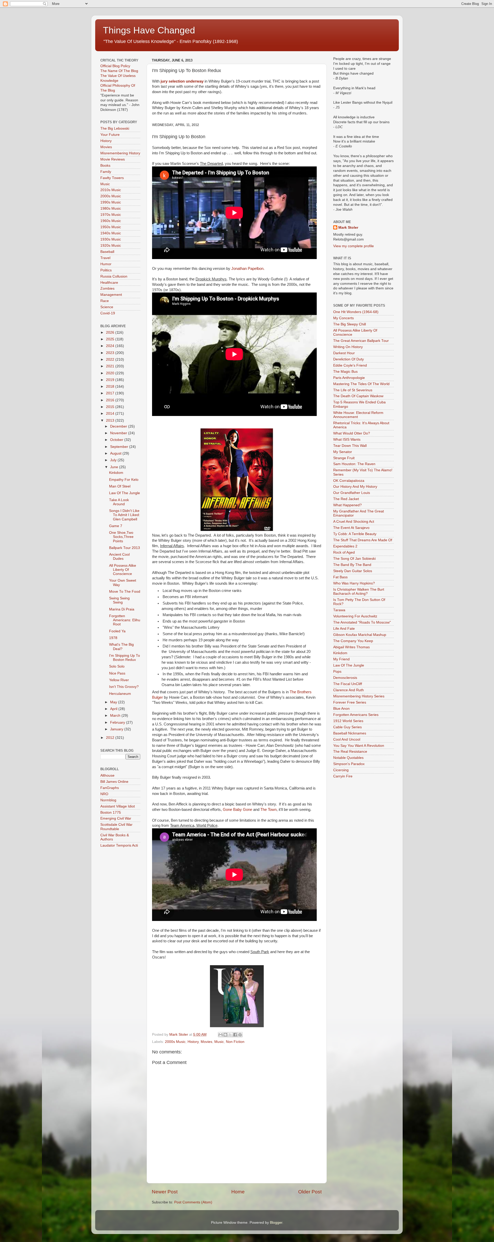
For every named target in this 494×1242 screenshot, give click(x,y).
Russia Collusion (113, 276)
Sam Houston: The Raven (354, 464)
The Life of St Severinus (352, 390)
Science (106, 307)
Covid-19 (107, 313)
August (116, 453)
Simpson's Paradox (349, 764)
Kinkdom (116, 473)
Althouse (107, 775)
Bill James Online (114, 782)
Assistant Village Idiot (117, 806)
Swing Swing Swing (119, 600)
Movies (206, 1042)
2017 (110, 393)
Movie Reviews (112, 159)
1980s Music (110, 208)
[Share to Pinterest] (240, 1034)
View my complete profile (353, 246)
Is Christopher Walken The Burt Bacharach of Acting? (358, 592)
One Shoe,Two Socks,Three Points (121, 537)
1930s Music (110, 239)
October (117, 440)
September (119, 447)
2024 (110, 346)
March (115, 715)
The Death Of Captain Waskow (358, 396)
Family (105, 172)
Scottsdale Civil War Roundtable (116, 827)
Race (104, 301)
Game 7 (115, 526)
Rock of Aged (344, 552)
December (119, 426)
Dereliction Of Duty (348, 359)
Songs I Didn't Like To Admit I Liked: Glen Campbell (124, 515)
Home (238, 1191)
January (117, 729)
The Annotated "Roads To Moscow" (362, 622)
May (114, 702)
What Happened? (347, 505)
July (114, 460)
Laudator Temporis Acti (119, 845)
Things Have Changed (149, 30)
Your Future (110, 135)
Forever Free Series (349, 702)
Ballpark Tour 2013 (124, 548)
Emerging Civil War (115, 818)
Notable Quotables (348, 758)
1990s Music (110, 202)
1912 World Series (348, 721)
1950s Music (110, 227)
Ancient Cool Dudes (119, 557)
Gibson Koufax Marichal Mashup (359, 635)
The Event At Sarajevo (351, 528)
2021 (110, 366)
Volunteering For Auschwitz (355, 616)
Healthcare (109, 283)
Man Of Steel (119, 486)
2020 (110, 373)
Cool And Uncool (346, 739)
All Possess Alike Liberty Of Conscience (122, 570)
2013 (110, 420)
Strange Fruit (344, 458)
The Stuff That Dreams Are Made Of (362, 540)
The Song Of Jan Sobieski (354, 559)
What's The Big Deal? (121, 647)
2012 (110, 738)
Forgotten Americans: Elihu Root (124, 620)
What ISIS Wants (346, 439)
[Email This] (220, 1034)
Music (219, 1042)
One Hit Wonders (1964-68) (355, 312)
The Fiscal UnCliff (347, 684)
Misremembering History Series (358, 696)
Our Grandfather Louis (351, 493)
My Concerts (343, 318)
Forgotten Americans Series (355, 715)
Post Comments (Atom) (193, 1202)
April (114, 709)
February (118, 722)
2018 (110, 386)
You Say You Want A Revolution (358, 746)
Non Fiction (235, 1042)
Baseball (107, 252)
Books (105, 165)
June (114, 467)
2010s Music (110, 190)
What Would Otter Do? (351, 433)
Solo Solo (117, 666)
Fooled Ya (117, 631)
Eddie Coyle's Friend (350, 365)
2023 (110, 353)
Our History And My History (355, 487)
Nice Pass (117, 673)
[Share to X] (230, 1034)
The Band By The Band (352, 565)
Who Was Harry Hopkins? (354, 583)
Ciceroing (341, 770)
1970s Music (110, 215)
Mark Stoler (348, 227)
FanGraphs (109, 788)
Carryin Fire (342, 776)
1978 (113, 638)
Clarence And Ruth (348, 690)
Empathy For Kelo (123, 480)
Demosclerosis (345, 678)
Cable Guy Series (347, 727)
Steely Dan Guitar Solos (352, 571)
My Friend (341, 659)
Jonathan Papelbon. (247, 269)
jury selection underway (182, 81)
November (119, 433)
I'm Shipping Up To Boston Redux (124, 658)
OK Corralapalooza (348, 481)
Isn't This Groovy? (124, 687)
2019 (110, 380)
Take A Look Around (119, 502)
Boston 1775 (110, 812)
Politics (106, 270)
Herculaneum (120, 694)
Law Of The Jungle (124, 493)
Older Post (310, 1191)
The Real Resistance (350, 751)
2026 (110, 332)
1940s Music (110, 233)
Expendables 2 (345, 546)
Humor (105, 264)
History (193, 1042)
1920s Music (110, 245)
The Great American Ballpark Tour (361, 341)
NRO (104, 794)
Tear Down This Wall (350, 446)
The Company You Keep (353, 641)
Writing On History (348, 347)
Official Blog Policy (115, 66)
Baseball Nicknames (349, 733)
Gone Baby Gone (237, 810)
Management (111, 295)
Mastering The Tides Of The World (361, 384)
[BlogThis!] (225, 1034)
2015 (110, 407)
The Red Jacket (346, 499)
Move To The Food (124, 591)
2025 (110, 339)
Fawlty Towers (112, 178)
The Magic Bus (345, 372)
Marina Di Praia (121, 609)
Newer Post (165, 1191)
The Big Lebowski (114, 128)
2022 (110, 359)
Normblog (108, 800)
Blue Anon (341, 709)
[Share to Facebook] (235, 1034)
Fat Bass (340, 577)
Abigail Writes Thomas (351, 647)
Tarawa (339, 610)
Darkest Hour (344, 353)
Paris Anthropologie (349, 378)
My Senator (342, 452)
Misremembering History (120, 153)
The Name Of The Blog (119, 71)
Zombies (107, 288)
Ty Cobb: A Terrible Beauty (354, 534)
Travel (105, 258)
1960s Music (110, 221)
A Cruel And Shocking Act (353, 522)
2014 (110, 413)
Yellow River (119, 680)
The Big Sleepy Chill (349, 324)
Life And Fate (344, 629)
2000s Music (175, 1042)
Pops (337, 671)
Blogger (276, 1223)
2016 (110, 400)
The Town (268, 810)
